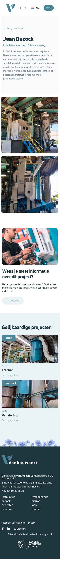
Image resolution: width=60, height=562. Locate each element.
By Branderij (20, 528)
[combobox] (35, 8)
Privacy (32, 523)
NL (37, 8)
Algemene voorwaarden (13, 523)
